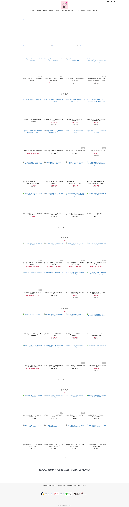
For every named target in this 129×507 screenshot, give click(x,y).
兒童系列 (76, 11)
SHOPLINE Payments (67, 505)
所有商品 (32, 11)
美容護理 (70, 11)
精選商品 (45, 11)
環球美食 (58, 11)
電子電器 (83, 11)
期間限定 (51, 11)
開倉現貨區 (96, 11)
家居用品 (89, 11)
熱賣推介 (39, 11)
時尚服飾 (64, 11)
